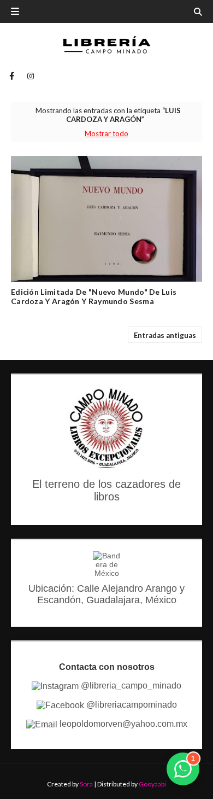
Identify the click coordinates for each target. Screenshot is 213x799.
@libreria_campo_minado (130, 685)
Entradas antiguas (165, 335)
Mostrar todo (106, 133)
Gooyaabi (152, 784)
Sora (86, 784)
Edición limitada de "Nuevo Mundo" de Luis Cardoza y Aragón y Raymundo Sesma (93, 296)
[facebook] (11, 76)
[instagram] (28, 76)
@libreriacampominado (130, 704)
